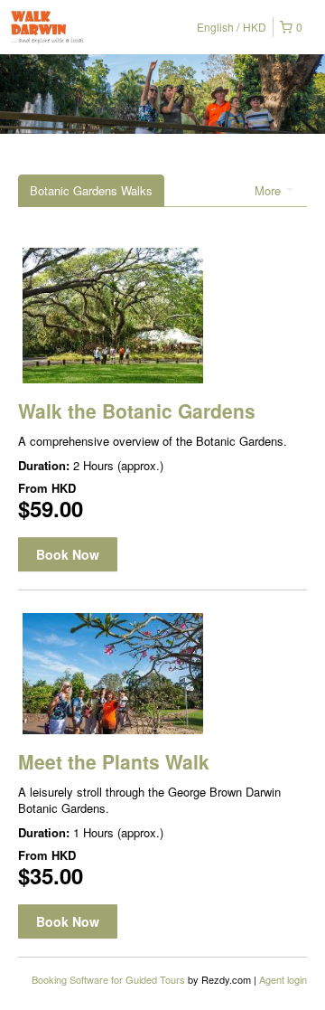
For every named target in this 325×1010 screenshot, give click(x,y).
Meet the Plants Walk (113, 761)
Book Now (67, 554)
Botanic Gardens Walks (91, 190)
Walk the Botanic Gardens (136, 410)
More (269, 190)
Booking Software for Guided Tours (110, 979)
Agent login (283, 979)
